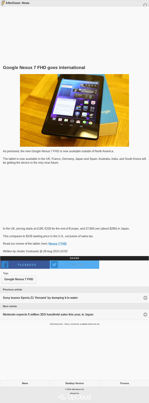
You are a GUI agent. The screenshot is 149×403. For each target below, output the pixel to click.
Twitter (76, 264)
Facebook (27, 264)
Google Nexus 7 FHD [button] (18, 279)
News (25, 383)
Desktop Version (74, 383)
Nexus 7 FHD (58, 243)
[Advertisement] (73, 29)
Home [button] (145, 5)
